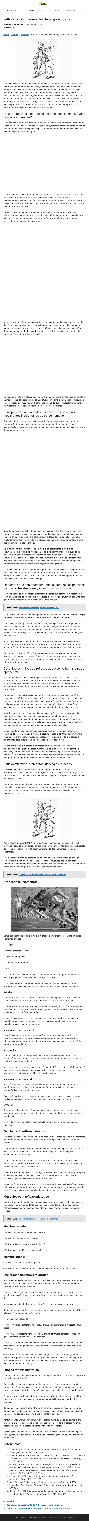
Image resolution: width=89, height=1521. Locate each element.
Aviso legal (42, 1517)
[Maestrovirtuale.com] (44, 3)
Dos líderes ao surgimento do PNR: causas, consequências (35, 1505)
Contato (51, 1517)
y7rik (12, 28)
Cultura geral (12, 10)
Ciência (69, 10)
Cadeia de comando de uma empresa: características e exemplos (38, 1508)
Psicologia (54, 10)
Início (6, 34)
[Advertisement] (44, 152)
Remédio (25, 34)
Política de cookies (65, 1517)
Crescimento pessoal (34, 10)
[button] (81, 10)
